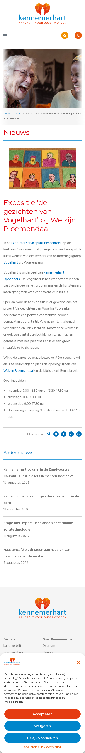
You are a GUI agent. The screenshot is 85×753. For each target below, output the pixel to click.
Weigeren (42, 726)
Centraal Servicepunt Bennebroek (37, 243)
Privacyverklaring (51, 747)
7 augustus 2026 (36, 556)
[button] (78, 662)
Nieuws (47, 652)
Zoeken (71, 36)
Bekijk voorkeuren (42, 738)
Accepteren (43, 714)
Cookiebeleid (31, 747)
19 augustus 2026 (38, 476)
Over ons (49, 646)
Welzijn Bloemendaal (18, 371)
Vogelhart (10, 263)
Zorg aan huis (13, 652)
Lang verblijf (12, 646)
